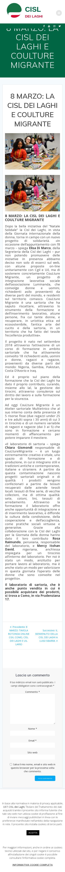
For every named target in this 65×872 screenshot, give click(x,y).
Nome (32, 728)
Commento (32, 691)
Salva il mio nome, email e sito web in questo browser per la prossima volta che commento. (33, 768)
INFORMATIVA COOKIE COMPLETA (32, 864)
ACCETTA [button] (32, 832)
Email (32, 740)
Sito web (33, 752)
